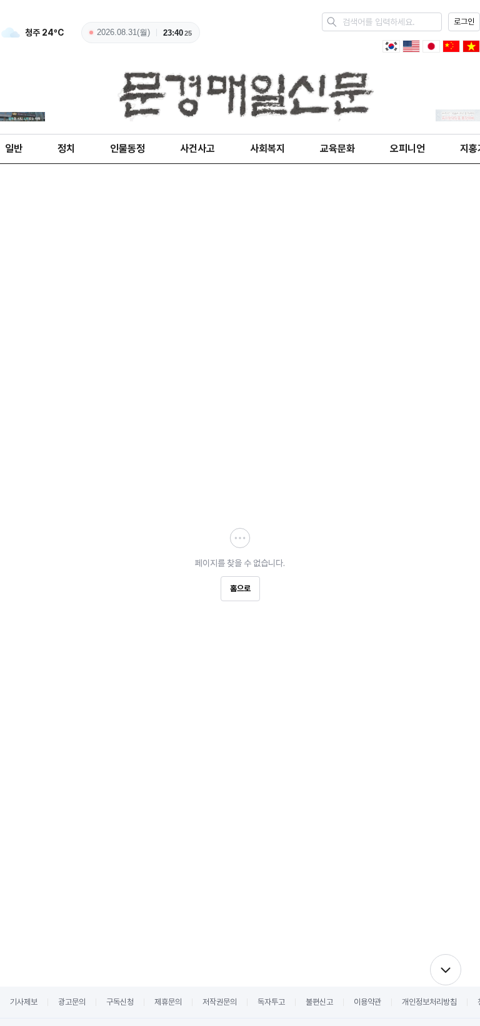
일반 (13, 149)
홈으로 (240, 588)
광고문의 (72, 1002)
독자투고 (271, 1002)
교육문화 (337, 149)
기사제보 (24, 1002)
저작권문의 (219, 1002)
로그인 (464, 21)
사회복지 (267, 149)
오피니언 (407, 149)
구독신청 (120, 1002)
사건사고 (197, 149)
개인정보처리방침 (429, 1002)
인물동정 (127, 149)
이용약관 (367, 1002)
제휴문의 (168, 1002)
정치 (66, 149)
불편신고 (319, 1002)
